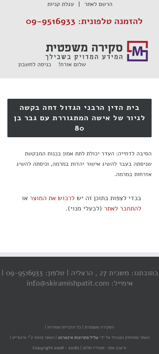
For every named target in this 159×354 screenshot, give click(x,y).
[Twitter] (81, 312)
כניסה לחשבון (38, 64)
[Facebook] (96, 312)
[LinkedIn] (66, 312)
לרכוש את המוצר (52, 197)
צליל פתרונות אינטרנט (77, 337)
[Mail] (51, 312)
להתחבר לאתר (122, 208)
